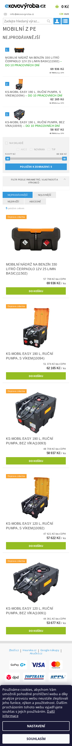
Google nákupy (49, 650)
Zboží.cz (14, 650)
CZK (61, 13)
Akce (24, 149)
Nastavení (36, 726)
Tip (53, 149)
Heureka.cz (29, 650)
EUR (66, 14)
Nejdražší (13, 201)
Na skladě (16, 143)
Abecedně (35, 201)
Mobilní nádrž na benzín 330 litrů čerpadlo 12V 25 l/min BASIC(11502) (33, 61)
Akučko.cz (36, 653)
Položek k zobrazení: (36, 166)
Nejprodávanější (18, 194)
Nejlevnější (44, 194)
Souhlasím (36, 739)
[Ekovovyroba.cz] (18, 5)
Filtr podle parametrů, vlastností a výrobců (34, 181)
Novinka (39, 149)
